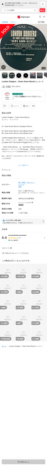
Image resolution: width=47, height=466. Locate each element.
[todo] (44, 16)
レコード (21, 184)
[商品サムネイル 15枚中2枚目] (12, 75)
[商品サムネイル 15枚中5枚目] (33, 75)
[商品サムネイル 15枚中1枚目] (5, 75)
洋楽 (19, 187)
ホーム (4, 346)
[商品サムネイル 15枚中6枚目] (40, 75)
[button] (40, 17)
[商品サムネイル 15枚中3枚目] (19, 75)
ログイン (13, 22)
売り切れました (23, 462)
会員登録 (5, 22)
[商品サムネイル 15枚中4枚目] (26, 75)
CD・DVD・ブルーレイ (26, 182)
